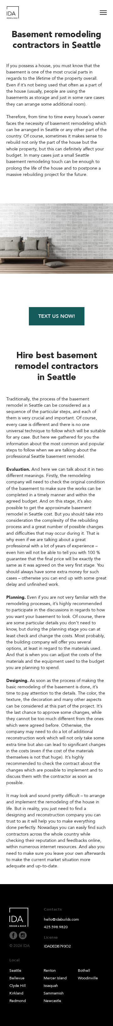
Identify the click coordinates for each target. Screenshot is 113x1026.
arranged (30, 130)
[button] (57, 316)
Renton (50, 970)
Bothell (84, 970)
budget (13, 155)
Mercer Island (55, 978)
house (45, 66)
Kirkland (16, 993)
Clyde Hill (17, 985)
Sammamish (54, 993)
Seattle (15, 970)
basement (79, 399)
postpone (87, 168)
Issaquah (51, 985)
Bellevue (16, 978)
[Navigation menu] (103, 12)
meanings (34, 476)
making (89, 681)
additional (63, 104)
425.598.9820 (56, 927)
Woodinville (88, 978)
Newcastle (52, 1000)
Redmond (17, 1000)
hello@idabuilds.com (61, 919)
